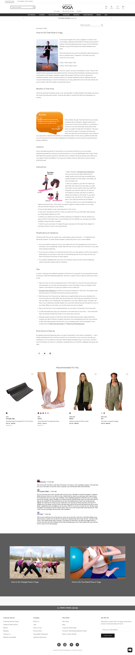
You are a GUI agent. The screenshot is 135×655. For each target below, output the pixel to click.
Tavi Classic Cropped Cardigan (109, 421)
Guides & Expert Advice (10, 624)
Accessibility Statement (40, 634)
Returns (5, 628)
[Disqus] (67, 454)
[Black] (6, 413)
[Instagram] (65, 644)
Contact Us (6, 634)
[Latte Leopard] (101, 413)
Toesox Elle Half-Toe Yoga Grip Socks (48, 421)
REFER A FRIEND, (69, 608)
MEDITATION (76, 14)
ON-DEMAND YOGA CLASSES (25, 1)
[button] (9, 425)
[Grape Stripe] (43, 413)
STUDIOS (79, 11)
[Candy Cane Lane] (41, 413)
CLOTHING (41, 14)
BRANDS (99, 14)
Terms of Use (37, 628)
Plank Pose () (75, 324)
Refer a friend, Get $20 (69, 634)
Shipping (6, 631)
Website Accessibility (9, 637)
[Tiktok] (77, 644)
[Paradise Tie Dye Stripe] (45, 413)
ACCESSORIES (66, 14)
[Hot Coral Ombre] (48, 413)
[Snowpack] (38, 413)
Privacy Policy (37, 631)
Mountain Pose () (86, 172)
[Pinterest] (71, 644)
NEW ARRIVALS (31, 14)
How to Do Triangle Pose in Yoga (24, 582)
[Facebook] (59, 644)
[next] (111, 18)
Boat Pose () (57, 324)
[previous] (24, 18)
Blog (63, 624)
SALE (106, 14)
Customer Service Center (11, 621)
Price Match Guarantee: (67, 18)
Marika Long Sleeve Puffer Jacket (78, 421)
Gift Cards (65, 621)
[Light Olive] (104, 413)
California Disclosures (39, 637)
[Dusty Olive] (70, 413)
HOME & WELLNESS (88, 14)
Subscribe (108, 635)
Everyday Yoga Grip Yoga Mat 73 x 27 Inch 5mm (19, 421)
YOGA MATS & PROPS (53, 14)
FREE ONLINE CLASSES (68, 11)
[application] (130, 650)
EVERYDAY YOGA (9, 1)
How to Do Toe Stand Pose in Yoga (86, 582)
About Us (36, 621)
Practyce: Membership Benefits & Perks (74, 631)
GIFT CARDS (57, 11)
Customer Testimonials (69, 628)
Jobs (34, 624)
